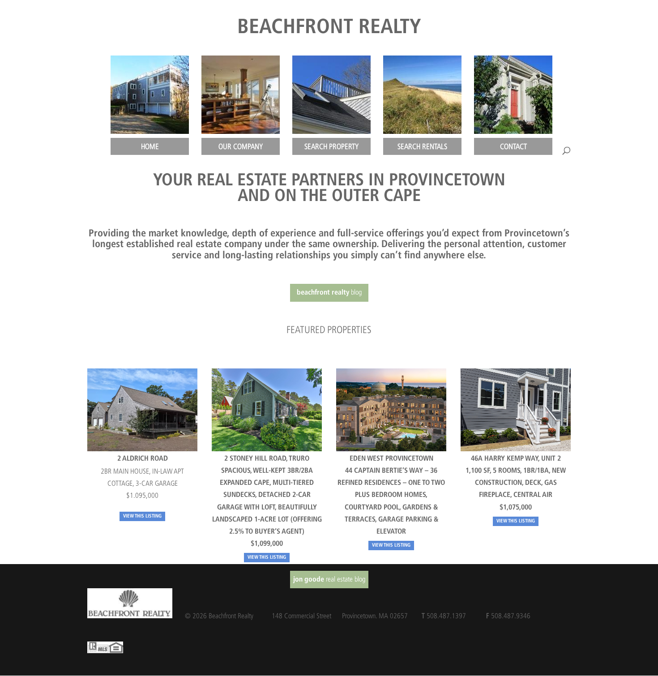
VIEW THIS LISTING (142, 516)
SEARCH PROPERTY (331, 146)
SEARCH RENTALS (422, 146)
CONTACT (513, 146)
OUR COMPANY (240, 146)
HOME (150, 146)
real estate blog (329, 579)
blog (329, 292)
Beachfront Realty (329, 28)
